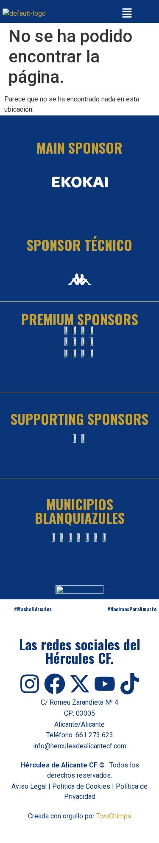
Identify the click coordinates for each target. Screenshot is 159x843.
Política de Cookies (81, 786)
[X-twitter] (79, 683)
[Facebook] (54, 683)
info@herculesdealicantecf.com (79, 746)
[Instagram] (29, 683)
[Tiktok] (129, 683)
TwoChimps (113, 816)
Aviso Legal (29, 786)
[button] (126, 13)
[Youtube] (104, 683)
